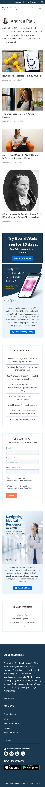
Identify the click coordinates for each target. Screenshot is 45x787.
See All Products (11, 732)
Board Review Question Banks (22, 622)
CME (6, 718)
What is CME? (22, 615)
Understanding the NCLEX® (22, 618)
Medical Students (11, 723)
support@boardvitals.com (18, 748)
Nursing (7, 727)
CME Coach (22, 626)
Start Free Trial (22, 258)
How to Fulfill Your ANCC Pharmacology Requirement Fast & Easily (23, 387)
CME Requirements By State (22, 419)
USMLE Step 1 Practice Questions (22, 405)
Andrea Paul (6, 80)
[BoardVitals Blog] (10, 8)
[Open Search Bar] (33, 7)
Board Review (10, 714)
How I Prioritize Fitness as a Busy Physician (22, 75)
